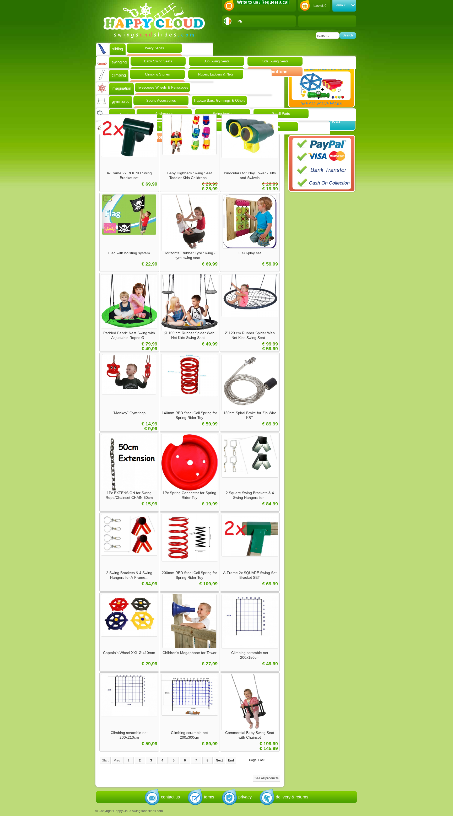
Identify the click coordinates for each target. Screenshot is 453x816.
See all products (267, 778)
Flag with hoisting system (129, 253)
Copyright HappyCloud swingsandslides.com (131, 811)
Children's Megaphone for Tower (190, 653)
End (231, 760)
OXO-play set (250, 253)
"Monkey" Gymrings (129, 413)
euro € (341, 5)
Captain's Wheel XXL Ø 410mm (129, 653)
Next (219, 760)
